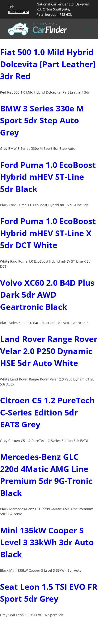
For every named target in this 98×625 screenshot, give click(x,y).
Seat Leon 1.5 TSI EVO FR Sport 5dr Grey (48, 592)
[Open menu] (87, 29)
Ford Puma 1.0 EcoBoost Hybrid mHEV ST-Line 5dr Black (48, 176)
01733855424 (18, 12)
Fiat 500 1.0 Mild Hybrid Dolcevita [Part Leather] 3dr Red (48, 63)
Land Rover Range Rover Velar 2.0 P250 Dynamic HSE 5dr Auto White (48, 350)
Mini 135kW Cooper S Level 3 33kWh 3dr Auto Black (47, 542)
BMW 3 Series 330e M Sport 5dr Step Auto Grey (42, 120)
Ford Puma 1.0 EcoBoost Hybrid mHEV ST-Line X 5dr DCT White (48, 232)
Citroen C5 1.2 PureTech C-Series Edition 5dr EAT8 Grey (47, 412)
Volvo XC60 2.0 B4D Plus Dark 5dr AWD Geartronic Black (47, 294)
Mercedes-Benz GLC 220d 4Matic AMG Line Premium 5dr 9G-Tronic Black (46, 474)
